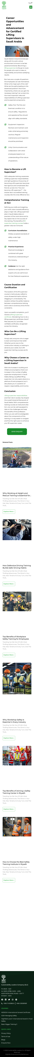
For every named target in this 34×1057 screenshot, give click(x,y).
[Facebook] (2, 1000)
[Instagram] (13, 1000)
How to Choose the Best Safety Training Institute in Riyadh (16, 863)
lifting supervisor (10, 68)
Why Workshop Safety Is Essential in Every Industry (14, 721)
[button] (30, 7)
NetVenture (24, 1054)
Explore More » (9, 511)
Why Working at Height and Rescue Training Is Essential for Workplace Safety (16, 494)
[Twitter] (9, 1000)
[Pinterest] (16, 1000)
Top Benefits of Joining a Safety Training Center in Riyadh (16, 792)
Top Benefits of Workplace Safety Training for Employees (16, 638)
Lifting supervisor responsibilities (15, 395)
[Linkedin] (6, 1000)
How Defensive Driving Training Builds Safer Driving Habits (17, 566)
